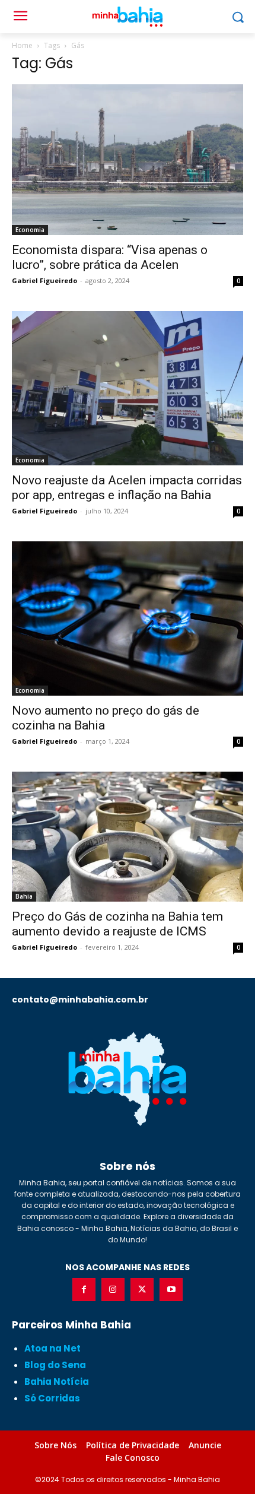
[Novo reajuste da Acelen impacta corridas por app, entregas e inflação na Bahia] (127, 388)
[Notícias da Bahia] (127, 1078)
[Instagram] (113, 1289)
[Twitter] (142, 1289)
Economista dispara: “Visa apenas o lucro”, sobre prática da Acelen (110, 257)
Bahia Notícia (56, 1381)
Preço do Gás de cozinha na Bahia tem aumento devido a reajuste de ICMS (117, 923)
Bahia (24, 896)
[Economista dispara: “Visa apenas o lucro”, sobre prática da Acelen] (127, 159)
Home (22, 45)
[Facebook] (83, 1289)
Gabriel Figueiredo (44, 280)
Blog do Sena (55, 1365)
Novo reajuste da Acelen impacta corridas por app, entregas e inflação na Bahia (127, 487)
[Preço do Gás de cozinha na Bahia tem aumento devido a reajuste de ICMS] (127, 837)
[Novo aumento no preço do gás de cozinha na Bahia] (127, 618)
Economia (29, 230)
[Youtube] (171, 1289)
